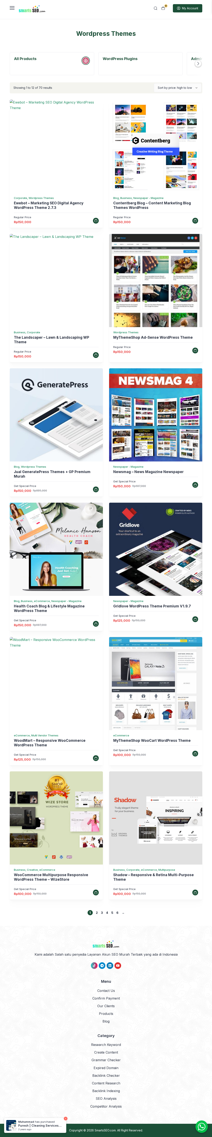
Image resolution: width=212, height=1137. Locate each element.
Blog (106, 1021)
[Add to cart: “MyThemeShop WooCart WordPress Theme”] (195, 753)
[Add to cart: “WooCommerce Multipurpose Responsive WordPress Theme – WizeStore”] (96, 892)
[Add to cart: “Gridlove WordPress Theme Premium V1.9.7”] (195, 619)
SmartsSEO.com (105, 1130)
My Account (190, 8)
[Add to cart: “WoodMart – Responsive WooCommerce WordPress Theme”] (96, 758)
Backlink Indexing (106, 1091)
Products (106, 1014)
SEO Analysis (106, 1098)
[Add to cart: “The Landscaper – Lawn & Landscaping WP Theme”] (96, 355)
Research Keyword (106, 1045)
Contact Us (106, 991)
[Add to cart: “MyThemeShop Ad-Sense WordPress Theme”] (195, 350)
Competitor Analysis (106, 1106)
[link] (56, 146)
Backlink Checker (106, 1075)
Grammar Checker (106, 1060)
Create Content (106, 1052)
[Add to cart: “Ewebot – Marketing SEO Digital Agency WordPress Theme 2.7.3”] (96, 221)
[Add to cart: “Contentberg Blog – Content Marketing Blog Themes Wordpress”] (195, 221)
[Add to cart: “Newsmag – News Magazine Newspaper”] (195, 485)
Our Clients (106, 1006)
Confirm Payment (106, 998)
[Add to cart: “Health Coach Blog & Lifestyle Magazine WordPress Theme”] (96, 624)
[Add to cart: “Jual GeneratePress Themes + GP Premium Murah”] (96, 489)
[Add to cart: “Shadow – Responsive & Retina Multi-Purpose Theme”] (195, 892)
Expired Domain (106, 1068)
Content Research (106, 1083)
